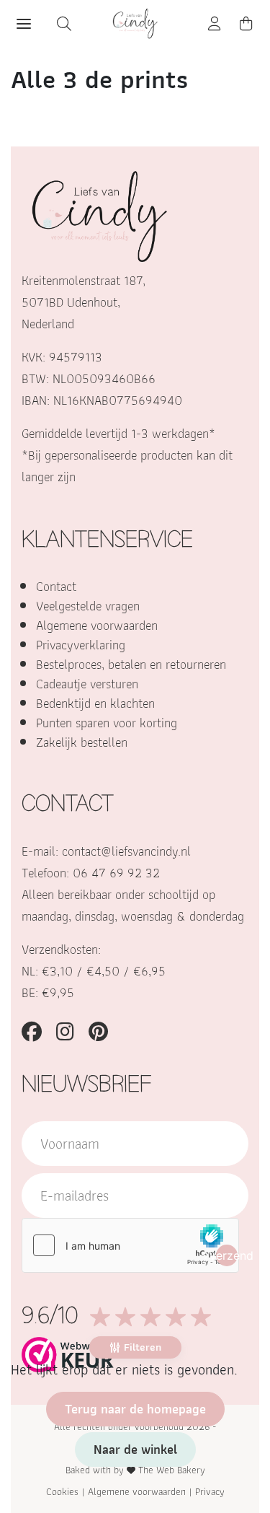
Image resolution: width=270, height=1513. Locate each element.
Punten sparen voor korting (106, 722)
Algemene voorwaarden (97, 625)
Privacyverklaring (80, 644)
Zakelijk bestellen (81, 742)
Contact (56, 586)
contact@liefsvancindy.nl (126, 851)
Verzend (227, 1255)
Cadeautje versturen (87, 683)
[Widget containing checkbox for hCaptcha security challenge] (130, 1245)
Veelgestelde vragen (88, 605)
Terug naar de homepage (135, 1408)
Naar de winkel (135, 1449)
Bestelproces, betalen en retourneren (131, 664)
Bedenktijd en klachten (95, 703)
